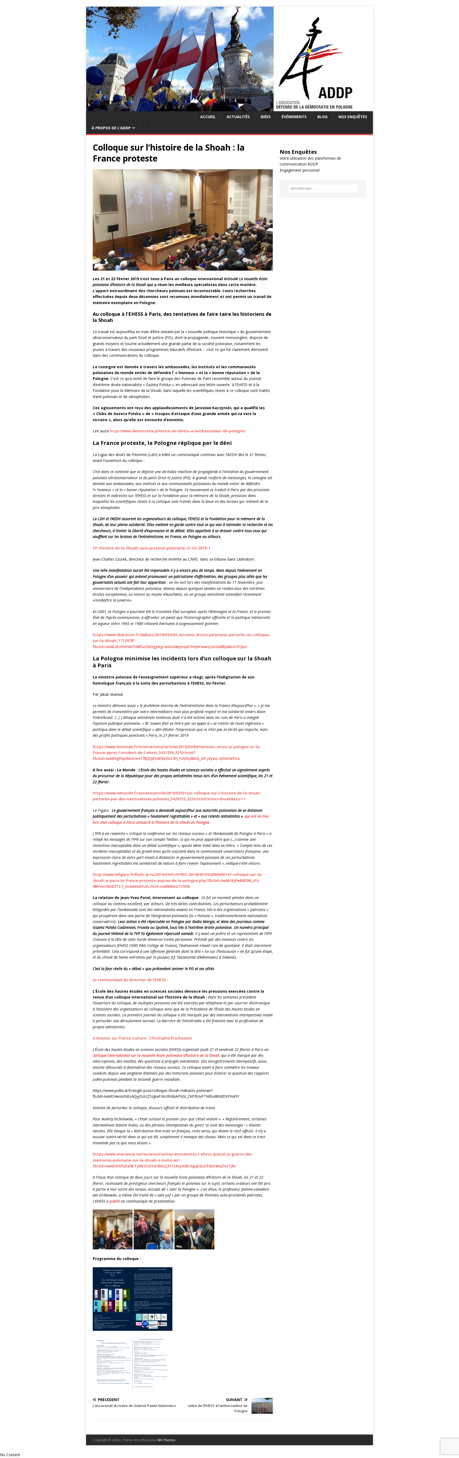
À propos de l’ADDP (111, 127)
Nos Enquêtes (352, 116)
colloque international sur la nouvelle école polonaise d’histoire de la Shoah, (156, 1055)
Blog (322, 116)
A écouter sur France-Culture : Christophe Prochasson (142, 1038)
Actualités (238, 116)
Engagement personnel (300, 170)
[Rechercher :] (323, 188)
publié (114, 1201)
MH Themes (166, 1440)
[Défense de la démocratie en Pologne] (229, 108)
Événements (294, 116)
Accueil (208, 116)
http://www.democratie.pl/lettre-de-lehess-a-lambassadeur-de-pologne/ (177, 430)
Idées (266, 116)
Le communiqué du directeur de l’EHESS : (130, 979)
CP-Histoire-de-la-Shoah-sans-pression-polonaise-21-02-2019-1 (151, 547)
